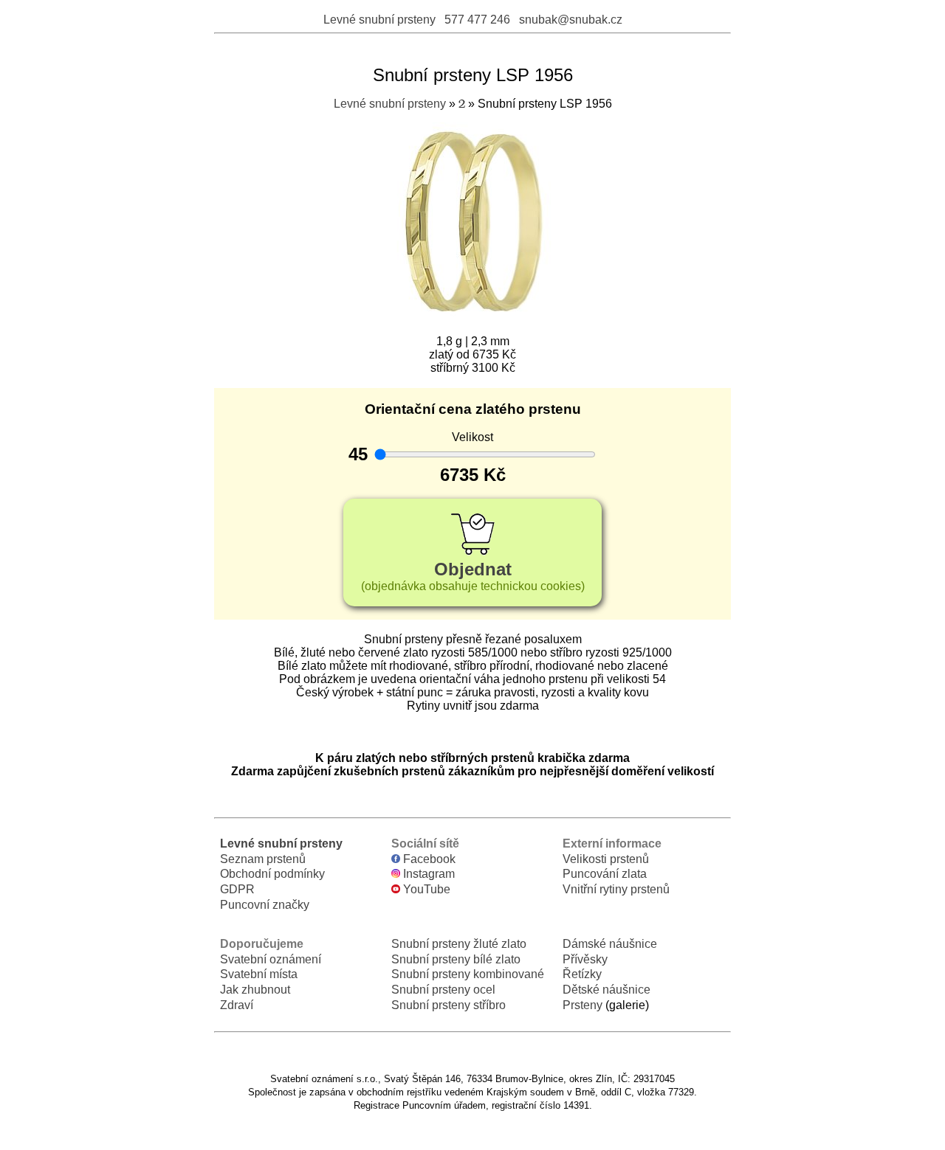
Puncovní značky (264, 904)
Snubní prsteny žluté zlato (458, 944)
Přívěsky (585, 959)
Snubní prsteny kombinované (467, 974)
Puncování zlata (605, 873)
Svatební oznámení (270, 959)
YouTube (425, 889)
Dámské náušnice (610, 944)
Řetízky (582, 974)
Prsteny (582, 1005)
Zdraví (236, 1005)
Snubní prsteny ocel (443, 989)
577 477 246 (477, 19)
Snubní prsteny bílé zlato (455, 959)
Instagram (427, 873)
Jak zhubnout (255, 989)
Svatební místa (259, 974)
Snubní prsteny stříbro (448, 1005)
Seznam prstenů (263, 859)
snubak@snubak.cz (570, 19)
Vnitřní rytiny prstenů (616, 889)
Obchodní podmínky (272, 873)
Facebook (428, 859)
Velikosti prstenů (606, 859)
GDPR (237, 889)
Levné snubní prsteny (379, 19)
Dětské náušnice (606, 989)
